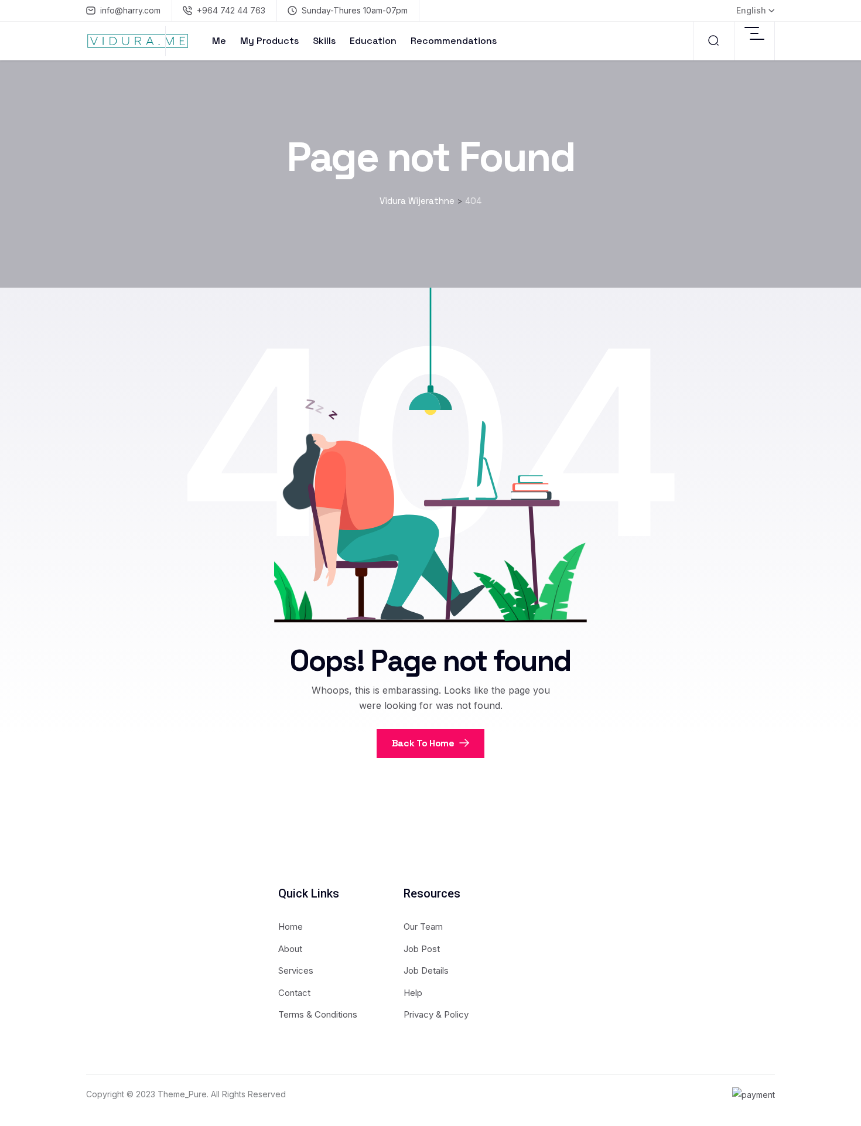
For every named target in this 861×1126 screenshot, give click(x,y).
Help (413, 992)
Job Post (422, 948)
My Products (269, 41)
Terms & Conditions (317, 1014)
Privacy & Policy (436, 1014)
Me (219, 41)
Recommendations (454, 41)
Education (373, 41)
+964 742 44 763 (231, 10)
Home (290, 926)
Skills (324, 41)
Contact (294, 992)
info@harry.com (130, 10)
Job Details (426, 970)
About (290, 948)
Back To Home (424, 743)
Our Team (423, 926)
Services (295, 970)
